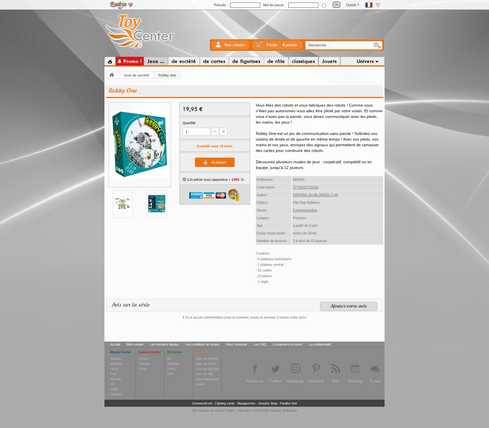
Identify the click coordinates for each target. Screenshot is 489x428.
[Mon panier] (259, 46)
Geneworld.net (202, 403)
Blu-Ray (115, 379)
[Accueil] (110, 61)
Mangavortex (246, 403)
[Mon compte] (218, 46)
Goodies (116, 394)
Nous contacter (236, 344)
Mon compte (234, 45)
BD (169, 358)
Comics (144, 358)
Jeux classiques (207, 379)
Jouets (200, 384)
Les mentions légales (164, 344)
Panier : (282, 45)
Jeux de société (136, 75)
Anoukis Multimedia (284, 410)
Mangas (115, 358)
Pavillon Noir (288, 403)
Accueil (115, 344)
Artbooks (116, 363)
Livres (114, 368)
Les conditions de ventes (202, 344)
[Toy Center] (139, 49)
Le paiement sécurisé (287, 344)
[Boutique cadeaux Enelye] (184, 179)
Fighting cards (225, 403)
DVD (113, 374)
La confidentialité (319, 344)
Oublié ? (352, 5)
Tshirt (114, 389)
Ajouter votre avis (349, 306)
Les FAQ (260, 344)
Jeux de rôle (204, 374)
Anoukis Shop (267, 403)
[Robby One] (139, 177)
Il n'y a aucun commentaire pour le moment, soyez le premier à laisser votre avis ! (245, 317)
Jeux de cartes (206, 363)
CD (112, 384)
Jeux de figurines (207, 368)
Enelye (229, 410)
